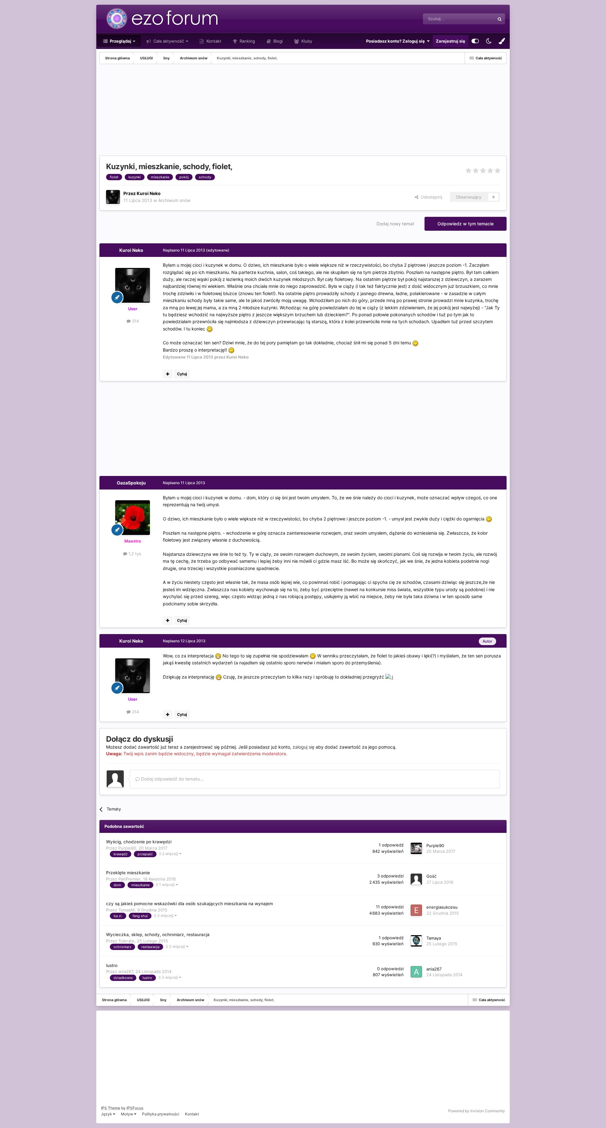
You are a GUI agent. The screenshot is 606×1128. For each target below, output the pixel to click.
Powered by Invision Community (476, 1110)
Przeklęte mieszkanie (128, 872)
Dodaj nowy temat (395, 223)
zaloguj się (303, 747)
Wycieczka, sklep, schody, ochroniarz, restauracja (158, 934)
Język (107, 1114)
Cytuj (182, 373)
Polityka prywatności (160, 1114)
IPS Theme (110, 1108)
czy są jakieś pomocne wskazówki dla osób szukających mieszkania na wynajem (189, 903)
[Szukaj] (499, 19)
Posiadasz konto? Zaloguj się (396, 41)
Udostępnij (430, 196)
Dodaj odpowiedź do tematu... (172, 778)
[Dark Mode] (488, 41)
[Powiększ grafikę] (209, 328)
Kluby (306, 41)
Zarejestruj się (450, 41)
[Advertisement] (214, 111)
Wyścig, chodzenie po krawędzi (138, 841)
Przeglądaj (120, 41)
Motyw (127, 1114)
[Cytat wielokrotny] (168, 374)
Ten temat (477, 18)
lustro (111, 965)
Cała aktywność (168, 41)
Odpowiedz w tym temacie (465, 223)
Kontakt (213, 41)
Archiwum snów (174, 200)
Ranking (246, 41)
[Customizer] (475, 41)
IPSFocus (135, 1108)
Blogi (277, 41)
